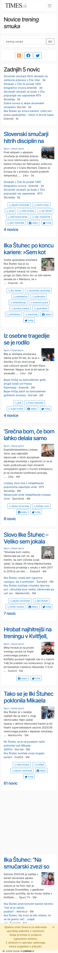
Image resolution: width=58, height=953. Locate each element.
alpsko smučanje (20, 204)
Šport (6, 148)
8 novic (10, 518)
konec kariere (16, 606)
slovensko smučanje (39, 290)
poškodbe (39, 296)
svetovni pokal (40, 302)
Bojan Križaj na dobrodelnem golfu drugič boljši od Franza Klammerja (25, 383)
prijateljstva (21, 296)
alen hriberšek (16, 222)
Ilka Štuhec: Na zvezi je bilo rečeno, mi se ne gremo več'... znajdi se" (27, 919)
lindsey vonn (42, 506)
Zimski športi (17, 148)
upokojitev (41, 308)
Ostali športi (17, 350)
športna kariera (21, 308)
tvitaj (48, 222)
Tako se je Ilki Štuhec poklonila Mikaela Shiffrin (28, 700)
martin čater (42, 204)
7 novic (10, 613)
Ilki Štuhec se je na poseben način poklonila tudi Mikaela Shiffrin (24, 745)
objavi (34, 222)
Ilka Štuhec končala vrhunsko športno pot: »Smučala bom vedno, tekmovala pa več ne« (29, 589)
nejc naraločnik (42, 216)
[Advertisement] (29, 822)
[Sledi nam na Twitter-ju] (38, 55)
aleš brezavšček (19, 216)
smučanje (32, 314)
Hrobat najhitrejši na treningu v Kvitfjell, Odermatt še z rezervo (27, 639)
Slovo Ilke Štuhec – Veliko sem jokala (26, 538)
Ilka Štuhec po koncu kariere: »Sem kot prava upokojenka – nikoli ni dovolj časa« (28, 255)
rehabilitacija (19, 302)
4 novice (11, 229)
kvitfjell (40, 764)
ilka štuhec (16, 290)
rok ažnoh (46, 210)
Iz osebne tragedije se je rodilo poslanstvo (26, 342)
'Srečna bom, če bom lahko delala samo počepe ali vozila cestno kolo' (29, 441)
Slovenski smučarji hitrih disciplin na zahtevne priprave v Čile (27, 144)
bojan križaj (16, 408)
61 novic (11, 783)
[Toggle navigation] (49, 5)
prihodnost (14, 314)
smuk (11, 210)
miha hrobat (27, 210)
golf (19, 402)
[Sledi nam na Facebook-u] (28, 55)
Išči (50, 41)
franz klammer (36, 402)
